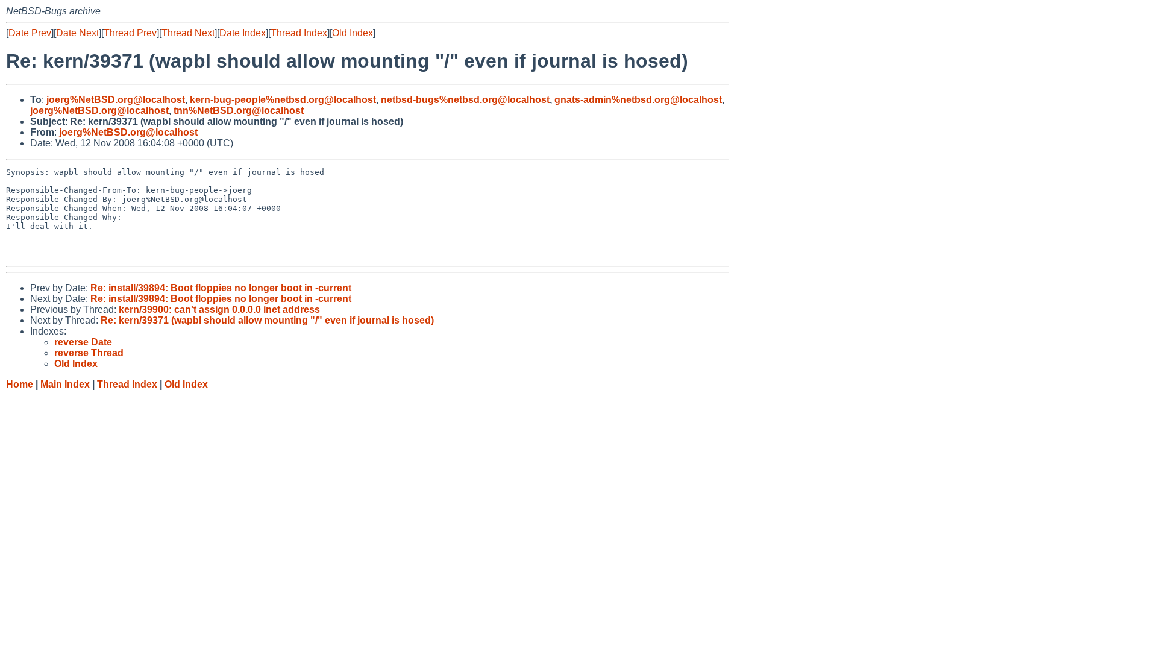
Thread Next (188, 33)
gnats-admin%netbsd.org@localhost (638, 100)
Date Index (242, 33)
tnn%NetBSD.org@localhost (239, 110)
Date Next (77, 33)
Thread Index (299, 33)
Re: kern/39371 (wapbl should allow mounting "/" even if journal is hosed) (267, 320)
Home (19, 384)
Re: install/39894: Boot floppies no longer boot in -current (220, 288)
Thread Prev (130, 33)
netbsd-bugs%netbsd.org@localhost (465, 100)
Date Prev (29, 33)
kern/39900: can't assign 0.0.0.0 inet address (219, 309)
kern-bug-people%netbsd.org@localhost (283, 100)
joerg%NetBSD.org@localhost (115, 100)
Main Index (65, 384)
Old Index (352, 33)
